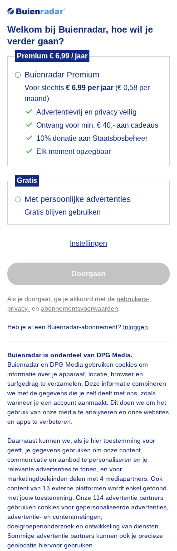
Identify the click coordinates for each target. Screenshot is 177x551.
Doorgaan (88, 274)
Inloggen (135, 327)
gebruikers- (133, 298)
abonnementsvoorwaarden (79, 308)
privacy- (18, 308)
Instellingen (88, 243)
